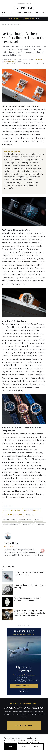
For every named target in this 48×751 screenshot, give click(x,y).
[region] (24, 750)
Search (29, 3)
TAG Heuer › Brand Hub (12, 515)
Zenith (30, 333)
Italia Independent (11, 524)
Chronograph (9, 519)
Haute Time (6, 24)
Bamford (30, 515)
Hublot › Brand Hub (11, 510)
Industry (40, 13)
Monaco (41, 524)
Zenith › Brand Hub (32, 510)
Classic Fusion (25, 519)
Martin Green (9, 59)
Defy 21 (38, 519)
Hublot (5, 434)
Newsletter (21, 3)
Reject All (37, 746)
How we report (39, 63)
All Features (15, 24)
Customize (24, 746)
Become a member (24, 725)
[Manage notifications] (43, 551)
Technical (28, 13)
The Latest (7, 13)
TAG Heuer (27, 258)
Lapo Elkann (28, 524)
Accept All (10, 746)
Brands (18, 13)
